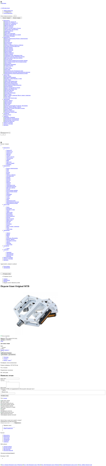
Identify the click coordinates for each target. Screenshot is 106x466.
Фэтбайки (12, 36)
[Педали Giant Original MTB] (35, 334)
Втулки (10, 42)
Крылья (10, 86)
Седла (9, 67)
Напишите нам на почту (72, 464)
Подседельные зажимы (22, 60)
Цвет (2, 346)
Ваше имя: (3, 378)
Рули (8, 41)
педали (5, 398)
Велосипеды (6, 435)
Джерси (11, 100)
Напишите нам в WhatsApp (16, 464)
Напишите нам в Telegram (52, 464)
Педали (10, 59)
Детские (11, 27)
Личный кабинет (7, 446)
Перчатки (12, 110)
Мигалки (11, 90)
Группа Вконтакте (7, 13)
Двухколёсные (15, 118)
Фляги (9, 76)
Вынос (10, 43)
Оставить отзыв (4, 395)
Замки (9, 79)
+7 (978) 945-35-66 (5, 8)
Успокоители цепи (18, 70)
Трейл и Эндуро (17, 28)
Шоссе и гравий (17, 34)
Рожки (9, 94)
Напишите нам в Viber (34, 464)
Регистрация (6, 266)
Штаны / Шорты (17, 107)
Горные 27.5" (14, 23)
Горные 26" (13, 21)
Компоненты (6, 436)
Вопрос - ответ (7, 360)
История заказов (7, 447)
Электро (11, 30)
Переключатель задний (22, 73)
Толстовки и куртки (20, 108)
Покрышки (13, 64)
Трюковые (12, 117)
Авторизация (6, 267)
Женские (11, 25)
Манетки (11, 52)
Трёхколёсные (15, 119)
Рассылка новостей (8, 450)
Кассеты (11, 50)
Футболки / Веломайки (22, 105)
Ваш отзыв (3, 387)
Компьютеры (14, 83)
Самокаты (5, 441)
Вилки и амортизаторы (22, 38)
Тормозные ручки (18, 55)
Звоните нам (89, 464)
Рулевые (11, 65)
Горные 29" (13, 24)
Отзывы (5, 358)
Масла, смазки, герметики (24, 95)
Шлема (10, 101)
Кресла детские (16, 87)
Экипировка (6, 439)
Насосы (10, 91)
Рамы (9, 39)
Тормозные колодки (20, 56)
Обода (9, 63)
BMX (9, 32)
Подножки (12, 92)
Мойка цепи (14, 88)
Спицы (10, 68)
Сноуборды (6, 440)
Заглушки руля (15, 46)
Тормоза (11, 54)
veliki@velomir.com (8, 10)
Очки (9, 104)
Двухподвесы (15, 29)
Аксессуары (14, 98)
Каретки (11, 48)
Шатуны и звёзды (18, 58)
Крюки (10, 51)
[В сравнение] (12, 354)
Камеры (11, 47)
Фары (9, 96)
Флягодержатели (17, 85)
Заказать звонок (8, 430)
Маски (9, 103)
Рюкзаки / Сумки (17, 78)
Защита (10, 109)
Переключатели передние (24, 72)
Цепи (9, 69)
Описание (5, 357)
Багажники (13, 77)
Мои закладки (6, 449)
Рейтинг (3, 380)
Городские (12, 33)
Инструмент (14, 82)
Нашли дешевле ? (5, 350)
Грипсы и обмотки (18, 45)
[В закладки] (4, 354)
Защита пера (14, 81)
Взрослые (12, 121)
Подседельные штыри (21, 61)
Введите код (5, 391)
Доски (9, 114)
